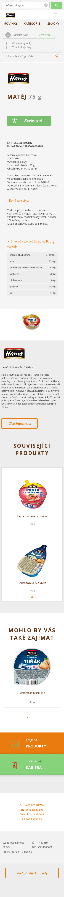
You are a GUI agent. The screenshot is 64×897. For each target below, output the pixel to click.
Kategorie (32, 23)
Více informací (19, 423)
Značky (53, 23)
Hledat (56, 5)
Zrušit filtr (20, 35)
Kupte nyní (33, 120)
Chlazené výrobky (22, 43)
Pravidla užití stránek (32, 814)
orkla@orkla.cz (34, 809)
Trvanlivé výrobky (21, 47)
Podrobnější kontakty (32, 873)
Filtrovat (44, 35)
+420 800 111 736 (34, 805)
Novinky (10, 23)
